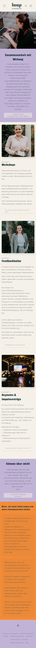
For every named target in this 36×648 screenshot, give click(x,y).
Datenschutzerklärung (17, 636)
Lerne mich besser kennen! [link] (18, 495)
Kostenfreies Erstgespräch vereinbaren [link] (18, 115)
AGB (26, 642)
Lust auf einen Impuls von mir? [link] (17, 448)
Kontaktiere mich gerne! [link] (15, 345)
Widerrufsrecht (15, 639)
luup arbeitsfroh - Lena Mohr (17, 633)
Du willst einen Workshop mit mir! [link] (17, 211)
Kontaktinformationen (16, 642)
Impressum (29, 636)
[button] (4, 5)
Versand (24, 639)
